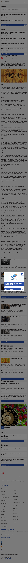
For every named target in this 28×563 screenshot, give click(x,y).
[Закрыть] (22, 274)
